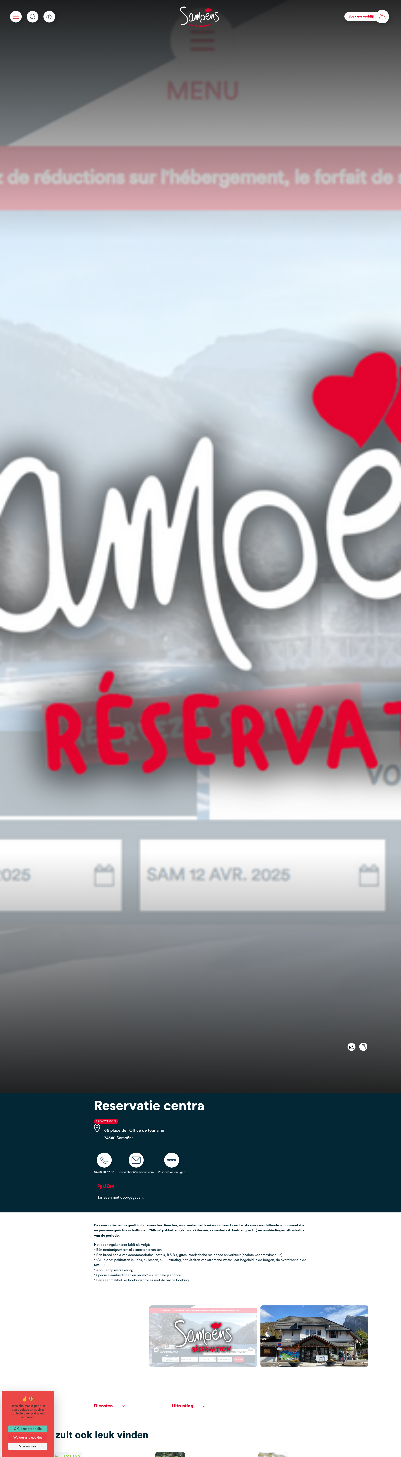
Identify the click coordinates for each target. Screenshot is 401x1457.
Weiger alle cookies (27, 1437)
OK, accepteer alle (28, 1429)
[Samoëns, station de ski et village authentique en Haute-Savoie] (199, 16)
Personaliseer (28, 1446)
